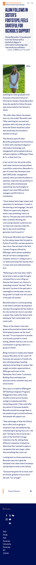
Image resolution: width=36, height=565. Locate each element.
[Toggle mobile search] (32, 3)
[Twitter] (10, 516)
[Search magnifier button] (30, 491)
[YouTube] (10, 519)
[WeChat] (13, 516)
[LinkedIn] (10, 523)
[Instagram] (7, 519)
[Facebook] (7, 516)
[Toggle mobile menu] (28, 3)
